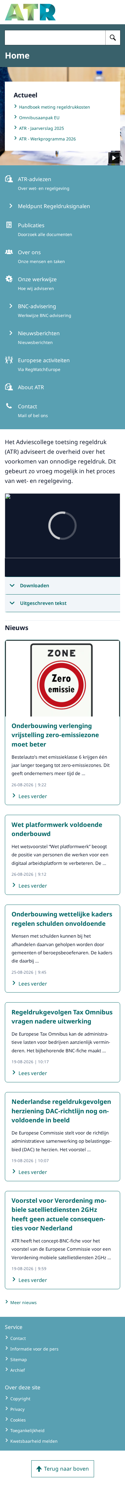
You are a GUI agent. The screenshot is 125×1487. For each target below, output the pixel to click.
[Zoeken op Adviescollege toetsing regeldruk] (113, 37)
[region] (62, 535)
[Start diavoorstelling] (114, 158)
